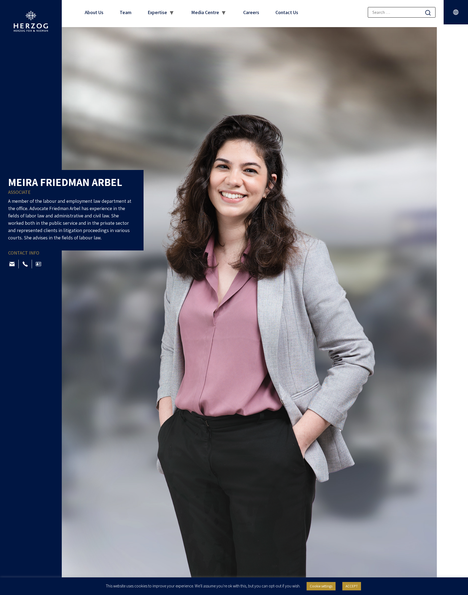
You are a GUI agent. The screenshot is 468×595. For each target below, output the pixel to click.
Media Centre (205, 12)
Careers (251, 12)
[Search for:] (401, 12)
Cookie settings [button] (321, 586)
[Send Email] (12, 264)
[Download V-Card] (38, 264)
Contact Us (286, 12)
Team (125, 12)
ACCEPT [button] (352, 586)
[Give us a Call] (25, 264)
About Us (94, 12)
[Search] (427, 12)
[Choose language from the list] (456, 12)
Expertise (157, 12)
